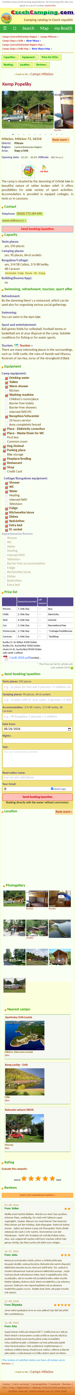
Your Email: (9, 784)
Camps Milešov (41, 74)
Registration (23, 1387)
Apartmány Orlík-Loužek (18, 1017)
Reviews (41, 65)
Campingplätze (39, 1384)
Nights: (6, 735)
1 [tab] (13, 134)
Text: (5, 747)
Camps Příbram (48, 37)
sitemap (36, 1387)
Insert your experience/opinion (38, 1195)
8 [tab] (51, 134)
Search (28, 28)
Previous (4, 111)
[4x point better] (45, 1179)
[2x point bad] (31, 1179)
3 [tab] (24, 134)
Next (71, 111)
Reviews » (7, 1363)
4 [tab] (29, 134)
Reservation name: (13, 772)
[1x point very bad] (24, 1179)
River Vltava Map (41, 49)
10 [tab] (62, 134)
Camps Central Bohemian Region (19, 37)
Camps (6, 1384)
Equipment (28, 57)
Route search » (60, 140)
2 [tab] (18, 134)
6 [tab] (40, 134)
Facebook (55, 1384)
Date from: (9, 724)
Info (4, 1387)
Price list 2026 (50, 57)
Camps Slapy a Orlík (12, 41)
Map (44, 28)
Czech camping (20, 1384)
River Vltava (32, 41)
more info (50, 5)
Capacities (9, 57)
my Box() (63, 28)
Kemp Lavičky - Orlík (16, 1065)
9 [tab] (56, 134)
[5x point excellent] (52, 1179)
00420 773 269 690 (29, 214)
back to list (22, 74)
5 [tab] (35, 134)
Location (24, 65)
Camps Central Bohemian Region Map (22, 45)
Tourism (25, 345)
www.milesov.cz (13, 220)
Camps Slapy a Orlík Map (15, 49)
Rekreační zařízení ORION (19, 1110)
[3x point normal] (38, 1179)
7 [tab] (46, 134)
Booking (8, 65)
